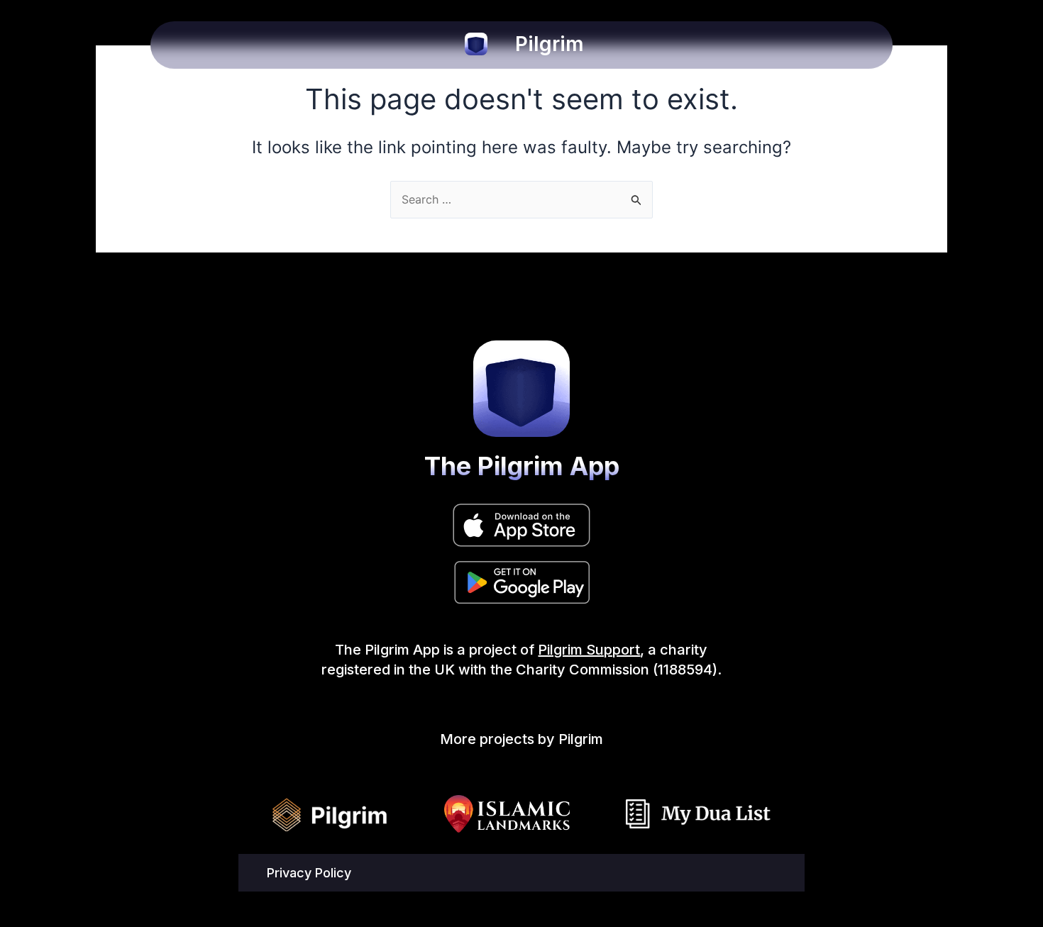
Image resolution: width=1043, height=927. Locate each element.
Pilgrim (549, 44)
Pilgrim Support (589, 649)
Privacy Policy (309, 872)
